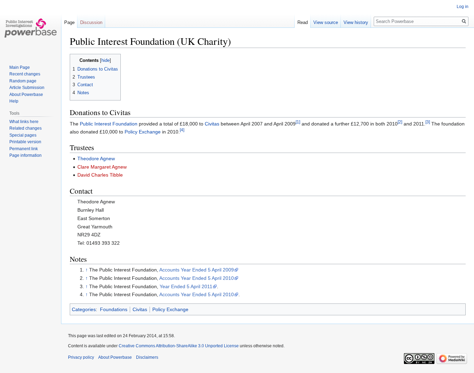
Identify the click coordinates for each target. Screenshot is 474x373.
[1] (298, 122)
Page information (25, 155)
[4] (182, 130)
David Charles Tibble (100, 175)
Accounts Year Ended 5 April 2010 (196, 278)
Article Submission (26, 87)
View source (325, 22)
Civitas (212, 124)
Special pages (22, 135)
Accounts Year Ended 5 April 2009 (196, 270)
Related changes (25, 128)
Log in (462, 6)
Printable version (25, 141)
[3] (427, 122)
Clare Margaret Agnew (102, 167)
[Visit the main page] (30, 28)
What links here (24, 121)
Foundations (113, 309)
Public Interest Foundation (108, 124)
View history (356, 22)
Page (69, 22)
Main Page (19, 67)
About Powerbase (26, 94)
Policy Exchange (143, 132)
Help (13, 101)
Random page (22, 81)
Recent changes (24, 74)
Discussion (91, 22)
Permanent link (23, 148)
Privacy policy (81, 357)
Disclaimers (147, 357)
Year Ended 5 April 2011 (186, 286)
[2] (400, 122)
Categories (84, 309)
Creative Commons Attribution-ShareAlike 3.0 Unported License (179, 345)
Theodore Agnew (96, 158)
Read (302, 22)
